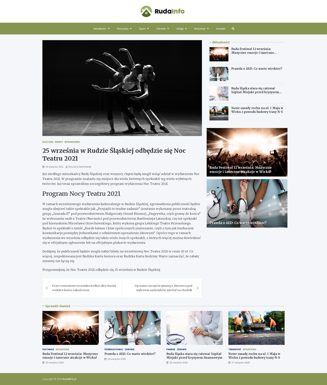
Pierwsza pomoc (113, 349)
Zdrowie (161, 28)
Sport (142, 28)
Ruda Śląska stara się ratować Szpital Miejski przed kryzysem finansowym (255, 92)
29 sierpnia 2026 (54, 362)
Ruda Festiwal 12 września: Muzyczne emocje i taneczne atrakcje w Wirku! (252, 52)
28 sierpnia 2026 (178, 362)
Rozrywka (122, 28)
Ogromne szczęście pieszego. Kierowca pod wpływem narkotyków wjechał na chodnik (163, 288)
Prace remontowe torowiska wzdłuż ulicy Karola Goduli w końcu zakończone (84, 288)
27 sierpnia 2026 (240, 362)
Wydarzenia (72, 142)
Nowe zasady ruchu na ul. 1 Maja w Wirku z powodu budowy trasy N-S (257, 110)
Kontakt (220, 28)
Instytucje (200, 28)
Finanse (170, 349)
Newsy (59, 142)
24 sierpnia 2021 (54, 166)
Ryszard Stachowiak (80, 166)
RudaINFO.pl (69, 379)
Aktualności (99, 28)
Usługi (180, 28)
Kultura (47, 142)
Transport (234, 349)
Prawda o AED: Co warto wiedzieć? (256, 68)
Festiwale (48, 349)
